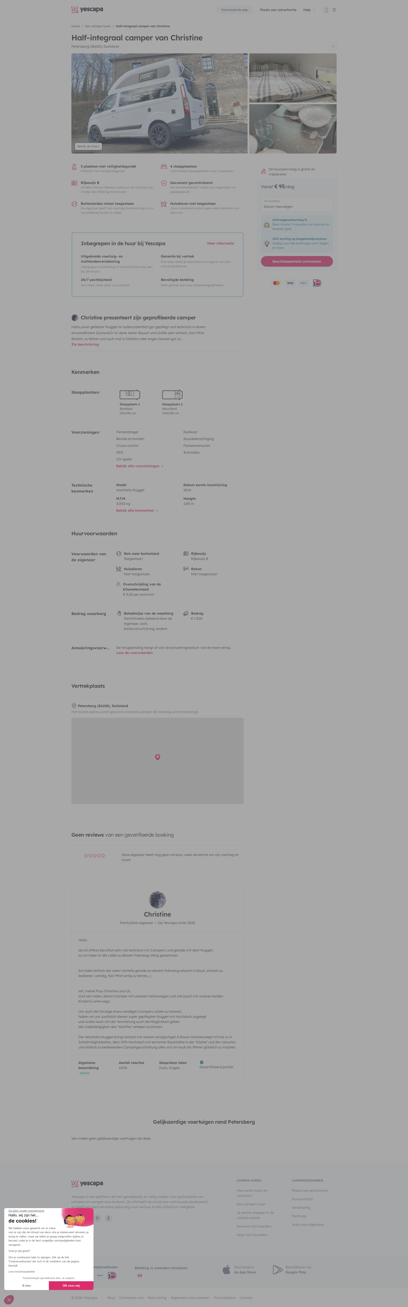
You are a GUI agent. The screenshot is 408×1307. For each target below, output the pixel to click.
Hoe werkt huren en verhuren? (252, 1193)
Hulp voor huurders (252, 1235)
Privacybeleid (224, 1298)
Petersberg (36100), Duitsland (95, 46)
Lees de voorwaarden (134, 653)
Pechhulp (299, 1216)
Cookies (246, 1298)
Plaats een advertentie (310, 1190)
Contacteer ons (131, 1298)
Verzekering (301, 1207)
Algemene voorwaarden (190, 1298)
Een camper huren (251, 1204)
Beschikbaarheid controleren (296, 261)
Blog (111, 1298)
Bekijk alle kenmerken (135, 510)
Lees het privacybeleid (21, 1271)
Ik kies (26, 1285)
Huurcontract (302, 1199)
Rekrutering (157, 1298)
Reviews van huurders (254, 1226)
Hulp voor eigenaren (308, 1224)
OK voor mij (71, 1285)
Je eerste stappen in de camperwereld (255, 1215)
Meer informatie (220, 243)
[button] (9, 1300)
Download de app (234, 10)
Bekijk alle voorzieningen (138, 466)
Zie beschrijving (85, 344)
